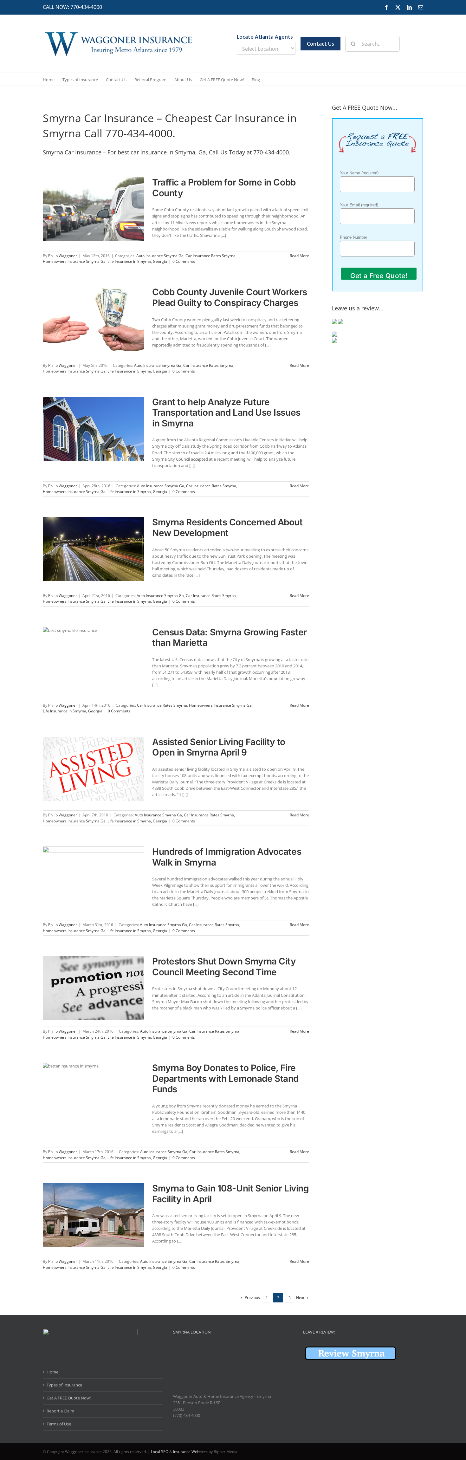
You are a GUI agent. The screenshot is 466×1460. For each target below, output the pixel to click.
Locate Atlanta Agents (265, 36)
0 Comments (183, 261)
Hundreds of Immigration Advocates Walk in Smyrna (226, 857)
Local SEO (159, 1451)
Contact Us (320, 43)
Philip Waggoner (62, 255)
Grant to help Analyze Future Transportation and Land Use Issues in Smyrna (226, 413)
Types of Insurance (64, 1385)
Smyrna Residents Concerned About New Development (227, 527)
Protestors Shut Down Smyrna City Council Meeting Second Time (224, 966)
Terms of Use (59, 1424)
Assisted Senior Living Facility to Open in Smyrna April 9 (218, 747)
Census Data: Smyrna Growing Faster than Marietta (229, 637)
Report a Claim (60, 1411)
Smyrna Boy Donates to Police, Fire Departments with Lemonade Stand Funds (225, 1078)
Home (52, 1372)
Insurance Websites (190, 1451)
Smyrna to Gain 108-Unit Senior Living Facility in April (230, 1193)
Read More (299, 255)
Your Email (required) (359, 205)
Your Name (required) (359, 173)
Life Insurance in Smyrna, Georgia (137, 261)
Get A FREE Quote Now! (69, 1398)
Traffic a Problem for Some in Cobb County (224, 187)
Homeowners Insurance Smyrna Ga (74, 261)
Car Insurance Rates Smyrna (210, 255)
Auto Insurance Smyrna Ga (160, 255)
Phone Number (353, 237)
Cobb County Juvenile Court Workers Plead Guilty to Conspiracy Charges (229, 297)
